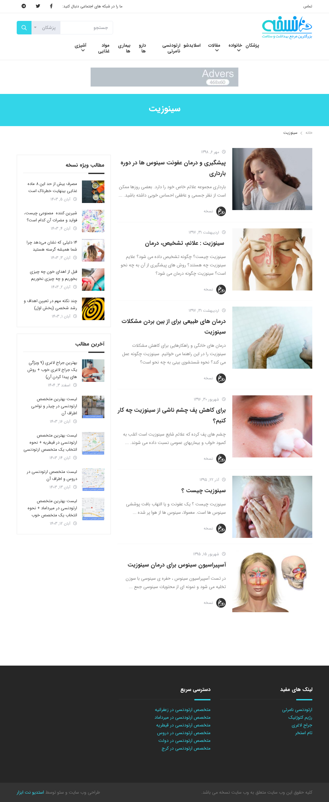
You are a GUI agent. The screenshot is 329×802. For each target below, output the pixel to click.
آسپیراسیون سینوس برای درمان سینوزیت (177, 564)
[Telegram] (24, 6)
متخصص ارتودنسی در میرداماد (182, 717)
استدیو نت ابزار (30, 792)
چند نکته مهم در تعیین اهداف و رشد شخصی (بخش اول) (50, 304)
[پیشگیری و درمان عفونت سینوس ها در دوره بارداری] (272, 179)
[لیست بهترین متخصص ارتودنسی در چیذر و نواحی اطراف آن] (93, 407)
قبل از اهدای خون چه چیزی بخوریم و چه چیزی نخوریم (53, 275)
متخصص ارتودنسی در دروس (183, 732)
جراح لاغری (302, 725)
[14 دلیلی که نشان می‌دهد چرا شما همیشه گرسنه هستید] (93, 250)
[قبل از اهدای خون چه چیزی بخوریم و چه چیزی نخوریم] (93, 279)
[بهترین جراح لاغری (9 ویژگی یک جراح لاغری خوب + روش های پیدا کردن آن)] (93, 370)
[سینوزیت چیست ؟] (272, 507)
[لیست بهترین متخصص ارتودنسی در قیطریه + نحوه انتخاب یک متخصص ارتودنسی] (93, 443)
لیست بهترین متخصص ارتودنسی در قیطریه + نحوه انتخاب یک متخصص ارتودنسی (50, 442)
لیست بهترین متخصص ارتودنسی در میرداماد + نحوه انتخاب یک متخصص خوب (52, 508)
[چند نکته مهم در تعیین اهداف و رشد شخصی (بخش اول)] (93, 309)
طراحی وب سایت (83, 792)
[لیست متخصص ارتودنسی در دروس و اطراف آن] (93, 479)
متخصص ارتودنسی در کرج (186, 748)
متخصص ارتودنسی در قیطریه (183, 725)
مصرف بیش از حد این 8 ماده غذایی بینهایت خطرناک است (52, 187)
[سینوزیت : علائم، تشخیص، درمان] (272, 259)
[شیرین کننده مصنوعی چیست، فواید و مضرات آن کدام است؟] (93, 221)
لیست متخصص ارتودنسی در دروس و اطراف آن (52, 475)
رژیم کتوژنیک (300, 717)
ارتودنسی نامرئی (297, 709)
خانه (309, 133)
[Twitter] (38, 6)
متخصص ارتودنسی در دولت (184, 740)
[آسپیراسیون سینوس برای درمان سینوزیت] (272, 581)
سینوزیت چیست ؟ (204, 490)
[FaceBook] (51, 6)
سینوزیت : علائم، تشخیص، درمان (185, 243)
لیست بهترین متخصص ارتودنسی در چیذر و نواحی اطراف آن (54, 406)
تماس (307, 6)
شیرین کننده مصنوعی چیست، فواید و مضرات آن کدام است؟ (50, 217)
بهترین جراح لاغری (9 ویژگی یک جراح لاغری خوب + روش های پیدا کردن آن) (52, 369)
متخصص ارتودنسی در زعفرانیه (182, 709)
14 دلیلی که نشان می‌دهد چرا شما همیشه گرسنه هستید (52, 246)
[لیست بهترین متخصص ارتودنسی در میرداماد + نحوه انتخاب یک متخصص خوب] (93, 509)
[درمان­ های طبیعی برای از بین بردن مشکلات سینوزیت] (272, 338)
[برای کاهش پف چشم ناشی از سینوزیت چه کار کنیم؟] (272, 426)
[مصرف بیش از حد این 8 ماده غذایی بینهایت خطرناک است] (93, 191)
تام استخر (303, 732)
